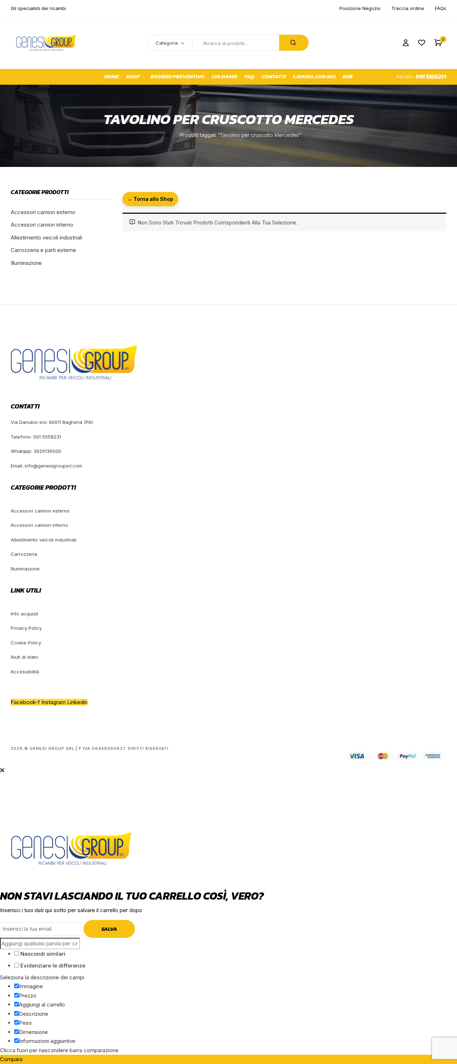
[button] (438, 43)
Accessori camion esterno (43, 212)
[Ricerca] (293, 43)
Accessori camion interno (42, 224)
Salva (109, 929)
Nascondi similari (42, 953)
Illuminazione (26, 262)
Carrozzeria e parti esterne (43, 250)
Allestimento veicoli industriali (46, 237)
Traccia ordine (407, 8)
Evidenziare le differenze (52, 965)
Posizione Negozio (360, 8)
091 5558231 (431, 76)
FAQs (440, 8)
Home (163, 135)
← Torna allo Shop (150, 199)
